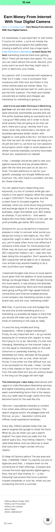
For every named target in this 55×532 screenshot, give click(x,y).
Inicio (4, 27)
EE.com (26, 2)
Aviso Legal (10, 509)
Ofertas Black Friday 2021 (17, 501)
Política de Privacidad (15, 504)
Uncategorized (17, 27)
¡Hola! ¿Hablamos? (13, 512)
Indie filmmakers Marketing (16, 51)
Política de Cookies (14, 506)
